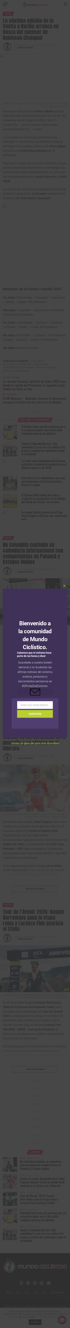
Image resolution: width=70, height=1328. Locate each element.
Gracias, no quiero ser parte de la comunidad (35, 743)
